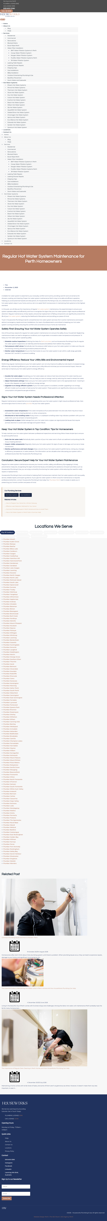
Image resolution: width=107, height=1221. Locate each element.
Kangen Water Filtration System (21, 55)
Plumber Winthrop (10, 635)
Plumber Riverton (9, 709)
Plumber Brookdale (10, 736)
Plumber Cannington (11, 695)
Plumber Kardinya (10, 618)
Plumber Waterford (10, 693)
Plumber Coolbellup (10, 556)
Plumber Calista (9, 796)
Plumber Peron (9, 844)
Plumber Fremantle (10, 774)
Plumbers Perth (55, 480)
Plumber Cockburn (10, 551)
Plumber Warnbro (10, 863)
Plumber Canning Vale (11, 722)
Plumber (11, 640)
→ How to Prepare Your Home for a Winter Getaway (21, 503)
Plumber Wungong (10, 770)
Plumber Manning (10, 685)
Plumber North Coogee (11, 575)
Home (5, 23)
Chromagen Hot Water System (18, 115)
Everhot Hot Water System (17, 100)
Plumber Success (9, 587)
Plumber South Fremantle (12, 786)
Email (3, 1190)
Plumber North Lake (10, 577)
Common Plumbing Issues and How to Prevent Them (20, 937)
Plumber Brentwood (10, 614)
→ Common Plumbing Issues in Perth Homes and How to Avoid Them (26, 509)
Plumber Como (8, 678)
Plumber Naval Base (10, 822)
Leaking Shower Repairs (16, 65)
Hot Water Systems (10, 82)
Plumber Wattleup (10, 592)
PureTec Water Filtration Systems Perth (24, 58)
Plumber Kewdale (10, 671)
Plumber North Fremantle (12, 779)
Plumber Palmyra (9, 630)
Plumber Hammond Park (12, 561)
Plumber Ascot (8, 664)
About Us (6, 26)
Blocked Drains (13, 43)
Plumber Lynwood (10, 702)
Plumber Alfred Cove (11, 597)
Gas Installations (13, 70)
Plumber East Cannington (12, 697)
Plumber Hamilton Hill (11, 558)
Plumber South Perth (11, 690)
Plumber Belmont (9, 666)
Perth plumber (46, 341)
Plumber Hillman (9, 839)
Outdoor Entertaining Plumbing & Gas (20, 75)
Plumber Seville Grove (11, 767)
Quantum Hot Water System (17, 127)
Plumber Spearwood (10, 585)
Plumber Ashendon (10, 731)
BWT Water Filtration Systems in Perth (24, 50)
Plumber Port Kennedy (11, 846)
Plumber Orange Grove (11, 657)
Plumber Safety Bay (10, 851)
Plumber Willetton (10, 717)
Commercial (12, 38)
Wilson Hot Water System (16, 105)
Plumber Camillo (9, 738)
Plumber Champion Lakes (12, 741)
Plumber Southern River (12, 659)
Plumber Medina (9, 810)
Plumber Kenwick (9, 647)
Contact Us (7, 132)
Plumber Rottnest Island (12, 580)
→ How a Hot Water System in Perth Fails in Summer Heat (23, 512)
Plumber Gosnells (9, 642)
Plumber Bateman (10, 606)
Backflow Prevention (14, 78)
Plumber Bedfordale (10, 734)
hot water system (43, 309)
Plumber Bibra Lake (10, 549)
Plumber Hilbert (9, 750)
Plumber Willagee (10, 633)
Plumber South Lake (10, 582)
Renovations (12, 40)
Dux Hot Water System (15, 95)
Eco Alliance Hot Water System (18, 120)
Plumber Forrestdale (11, 743)
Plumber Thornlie (9, 661)
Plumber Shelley (9, 714)
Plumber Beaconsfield (11, 772)
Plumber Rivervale (10, 676)
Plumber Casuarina (10, 798)
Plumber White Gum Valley (13, 789)
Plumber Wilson (9, 719)
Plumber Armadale (10, 729)
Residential (11, 35)
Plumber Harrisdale (10, 746)
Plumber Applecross (10, 599)
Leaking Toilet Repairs (15, 63)
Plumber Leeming (10, 570)
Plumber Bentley (9, 724)
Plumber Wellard (9, 827)
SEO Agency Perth (67, 1217)
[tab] (7, 532)
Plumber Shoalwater (10, 856)
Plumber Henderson (10, 563)
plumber (29, 403)
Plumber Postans (9, 818)
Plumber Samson (9, 784)
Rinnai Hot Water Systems (16, 87)
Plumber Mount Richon (11, 760)
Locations (6, 130)
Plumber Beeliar (9, 546)
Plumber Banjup (9, 544)
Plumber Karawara (10, 681)
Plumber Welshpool (10, 726)
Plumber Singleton (10, 858)
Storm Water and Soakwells (17, 80)
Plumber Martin (9, 654)
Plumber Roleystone (10, 765)
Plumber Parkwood (10, 705)
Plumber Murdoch (10, 626)
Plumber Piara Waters (11, 762)
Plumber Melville (9, 621)
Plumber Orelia (9, 813)
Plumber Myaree (9, 628)
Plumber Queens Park (11, 707)
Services (6, 33)
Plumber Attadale (9, 604)
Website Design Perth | (41, 1217)
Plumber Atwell (9, 539)
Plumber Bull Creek (10, 616)
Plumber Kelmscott (10, 755)
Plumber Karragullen (11, 753)
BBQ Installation (13, 73)
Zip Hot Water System (15, 107)
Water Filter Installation (15, 48)
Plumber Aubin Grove (11, 541)
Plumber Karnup (9, 842)
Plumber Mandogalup (11, 808)
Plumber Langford (10, 650)
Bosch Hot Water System (16, 102)
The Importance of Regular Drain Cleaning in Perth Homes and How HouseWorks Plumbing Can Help (35, 1068)
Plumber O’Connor (10, 782)
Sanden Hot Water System (16, 125)
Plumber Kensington (11, 683)
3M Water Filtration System (20, 60)
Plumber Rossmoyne (10, 712)
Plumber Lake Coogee (11, 568)
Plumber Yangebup (10, 594)
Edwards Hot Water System (17, 122)
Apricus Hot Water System (16, 117)
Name (4, 1183)
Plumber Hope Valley (11, 801)
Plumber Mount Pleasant (12, 623)
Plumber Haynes (9, 748)
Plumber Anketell (9, 791)
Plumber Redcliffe (10, 673)
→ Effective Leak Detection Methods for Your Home (20, 506)
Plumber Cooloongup (11, 832)
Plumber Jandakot (10, 565)
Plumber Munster (9, 573)
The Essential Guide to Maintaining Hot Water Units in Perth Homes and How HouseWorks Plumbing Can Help (39, 988)
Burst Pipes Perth (13, 45)
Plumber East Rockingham (13, 834)
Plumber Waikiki (9, 861)
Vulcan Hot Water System (16, 97)
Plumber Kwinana (10, 803)
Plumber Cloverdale (10, 669)
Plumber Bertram (9, 794)
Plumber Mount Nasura (11, 758)
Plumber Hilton (9, 777)
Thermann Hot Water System (17, 90)
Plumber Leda (8, 806)
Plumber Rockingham (11, 849)
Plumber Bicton (9, 609)
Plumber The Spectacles (12, 820)
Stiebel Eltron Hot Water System (18, 112)
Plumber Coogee (9, 553)
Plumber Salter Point (11, 688)
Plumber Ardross (9, 601)
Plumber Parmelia (10, 815)
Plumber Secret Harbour (12, 854)
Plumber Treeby (9, 589)
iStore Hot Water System (16, 92)
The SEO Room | (55, 1217)
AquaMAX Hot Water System (17, 110)
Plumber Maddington (11, 652)
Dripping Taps (12, 68)
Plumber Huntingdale (11, 645)
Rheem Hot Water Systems (17, 85)
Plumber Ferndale (10, 700)
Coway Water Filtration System (21, 53)
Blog (9, 28)
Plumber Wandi (9, 825)
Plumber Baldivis (9, 830)
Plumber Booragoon (10, 611)
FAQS (9, 31)
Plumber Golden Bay (10, 837)
